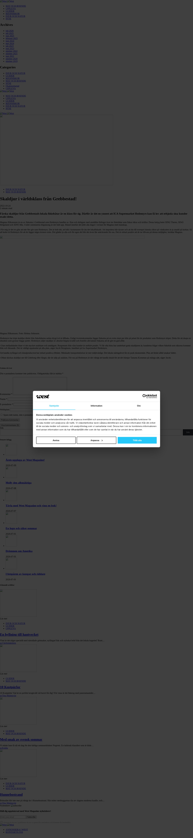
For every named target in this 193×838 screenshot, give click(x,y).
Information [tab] (96, 405)
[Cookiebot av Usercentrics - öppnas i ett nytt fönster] (144, 396)
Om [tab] (139, 405)
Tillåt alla (137, 440)
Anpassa (95, 440)
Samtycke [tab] (54, 405)
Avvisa (56, 440)
